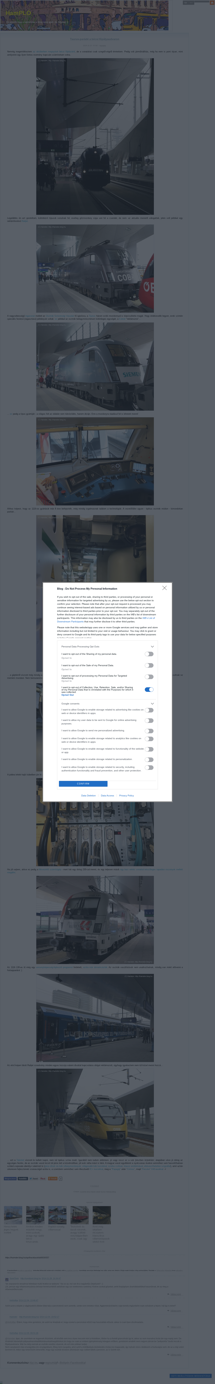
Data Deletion (88, 795)
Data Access (107, 795)
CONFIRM (83, 783)
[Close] (165, 589)
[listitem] (107, 646)
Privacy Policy (126, 795)
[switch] (149, 654)
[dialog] (107, 692)
